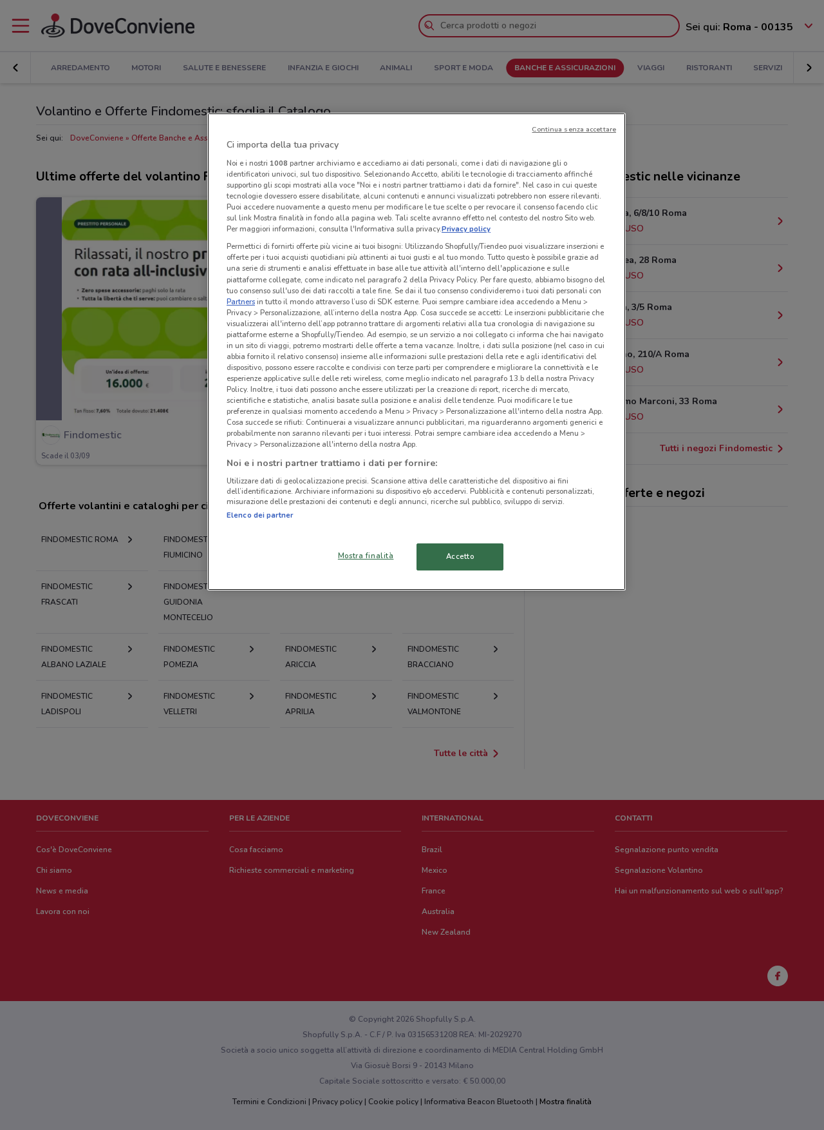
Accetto (460, 556)
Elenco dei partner (260, 515)
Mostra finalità (366, 555)
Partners (241, 302)
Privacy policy (466, 229)
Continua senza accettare (574, 129)
